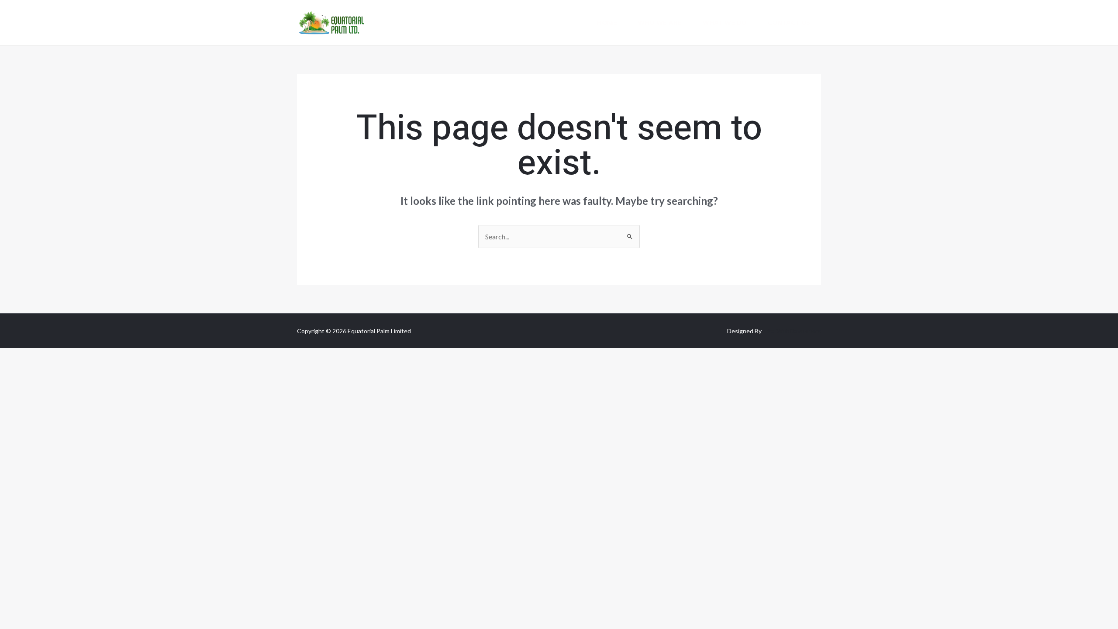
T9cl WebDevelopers (792, 331)
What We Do (725, 23)
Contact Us (789, 23)
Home (607, 23)
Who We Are (660, 23)
